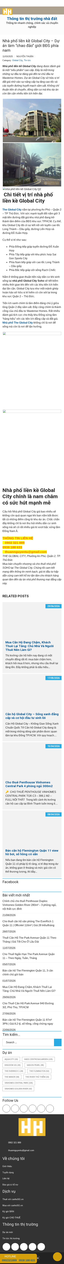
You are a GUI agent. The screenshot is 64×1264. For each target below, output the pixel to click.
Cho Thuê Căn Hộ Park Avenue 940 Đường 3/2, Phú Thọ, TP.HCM (28, 1005)
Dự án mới (7, 1232)
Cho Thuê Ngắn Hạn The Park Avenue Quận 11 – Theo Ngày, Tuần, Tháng (28, 956)
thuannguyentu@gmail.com (21, 1150)
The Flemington (39, 1071)
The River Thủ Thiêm (37, 1077)
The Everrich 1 (14, 1071)
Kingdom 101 (13, 1065)
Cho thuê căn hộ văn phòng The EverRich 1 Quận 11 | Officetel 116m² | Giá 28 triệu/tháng (28, 923)
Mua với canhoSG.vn (12, 1205)
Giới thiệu (7, 1166)
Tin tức (27, 60)
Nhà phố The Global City (17, 322)
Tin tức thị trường (11, 1238)
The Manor (12, 1077)
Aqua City (11, 1059)
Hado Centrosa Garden (38, 1059)
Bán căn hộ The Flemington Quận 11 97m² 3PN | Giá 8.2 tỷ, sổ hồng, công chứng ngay (27, 1021)
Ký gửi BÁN (8, 1211)
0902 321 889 (14, 1142)
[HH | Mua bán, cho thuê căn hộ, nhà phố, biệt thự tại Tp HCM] (6, 10)
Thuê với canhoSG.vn (12, 1199)
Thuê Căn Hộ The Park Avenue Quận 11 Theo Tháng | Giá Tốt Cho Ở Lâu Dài (29, 939)
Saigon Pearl (35, 1065)
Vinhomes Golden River (18, 1089)
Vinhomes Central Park (19, 1083)
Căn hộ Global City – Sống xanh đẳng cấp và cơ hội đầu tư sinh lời (32, 716)
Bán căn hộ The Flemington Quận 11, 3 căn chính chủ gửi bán (27, 972)
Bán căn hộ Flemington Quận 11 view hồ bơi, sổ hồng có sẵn (31, 852)
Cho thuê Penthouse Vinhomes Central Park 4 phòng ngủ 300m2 (29, 784)
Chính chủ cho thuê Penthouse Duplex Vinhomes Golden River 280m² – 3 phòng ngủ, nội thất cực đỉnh (29, 905)
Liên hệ (5, 1178)
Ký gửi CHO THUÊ (11, 1217)
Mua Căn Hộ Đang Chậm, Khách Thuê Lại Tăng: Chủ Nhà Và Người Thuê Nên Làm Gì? (29, 646)
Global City (17, 60)
